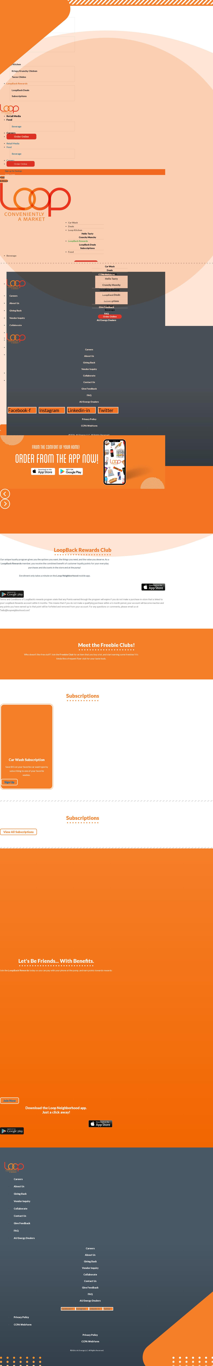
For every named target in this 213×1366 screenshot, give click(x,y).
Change (90, 9)
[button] (82, 494)
